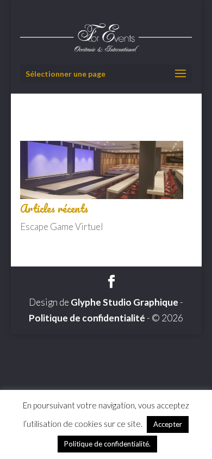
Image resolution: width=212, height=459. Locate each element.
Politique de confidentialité (87, 318)
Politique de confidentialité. (107, 443)
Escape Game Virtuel (61, 226)
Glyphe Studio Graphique (124, 302)
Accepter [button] (167, 424)
